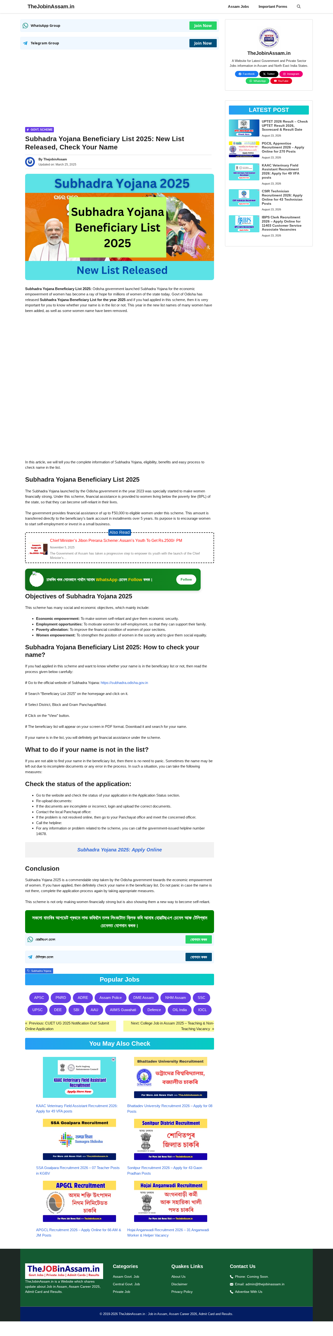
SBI (76, 1010)
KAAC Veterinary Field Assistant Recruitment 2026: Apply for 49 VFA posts (280, 171)
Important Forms (273, 6)
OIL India (180, 1010)
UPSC (37, 1010)
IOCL (202, 1010)
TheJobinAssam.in (51, 6)
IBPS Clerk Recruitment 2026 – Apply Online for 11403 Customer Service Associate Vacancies (282, 223)
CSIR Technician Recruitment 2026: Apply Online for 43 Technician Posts (282, 197)
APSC (39, 997)
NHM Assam (175, 997)
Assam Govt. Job (126, 1276)
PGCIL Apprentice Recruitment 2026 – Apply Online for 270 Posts (283, 147)
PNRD (61, 997)
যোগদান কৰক (198, 939)
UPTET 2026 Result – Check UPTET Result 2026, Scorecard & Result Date (285, 125)
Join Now (203, 25)
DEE (58, 1010)
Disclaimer (179, 1284)
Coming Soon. (258, 1276)
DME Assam (143, 997)
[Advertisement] (119, 88)
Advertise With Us (248, 1292)
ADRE (83, 997)
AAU (94, 1010)
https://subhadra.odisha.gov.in (124, 683)
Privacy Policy (182, 1292)
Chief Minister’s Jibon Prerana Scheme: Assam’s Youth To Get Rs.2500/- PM (116, 540)
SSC (201, 997)
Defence (154, 1010)
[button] (298, 6)
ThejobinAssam (55, 159)
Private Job (121, 1292)
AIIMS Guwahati (123, 1010)
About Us (178, 1276)
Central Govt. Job (126, 1284)
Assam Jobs (238, 6)
